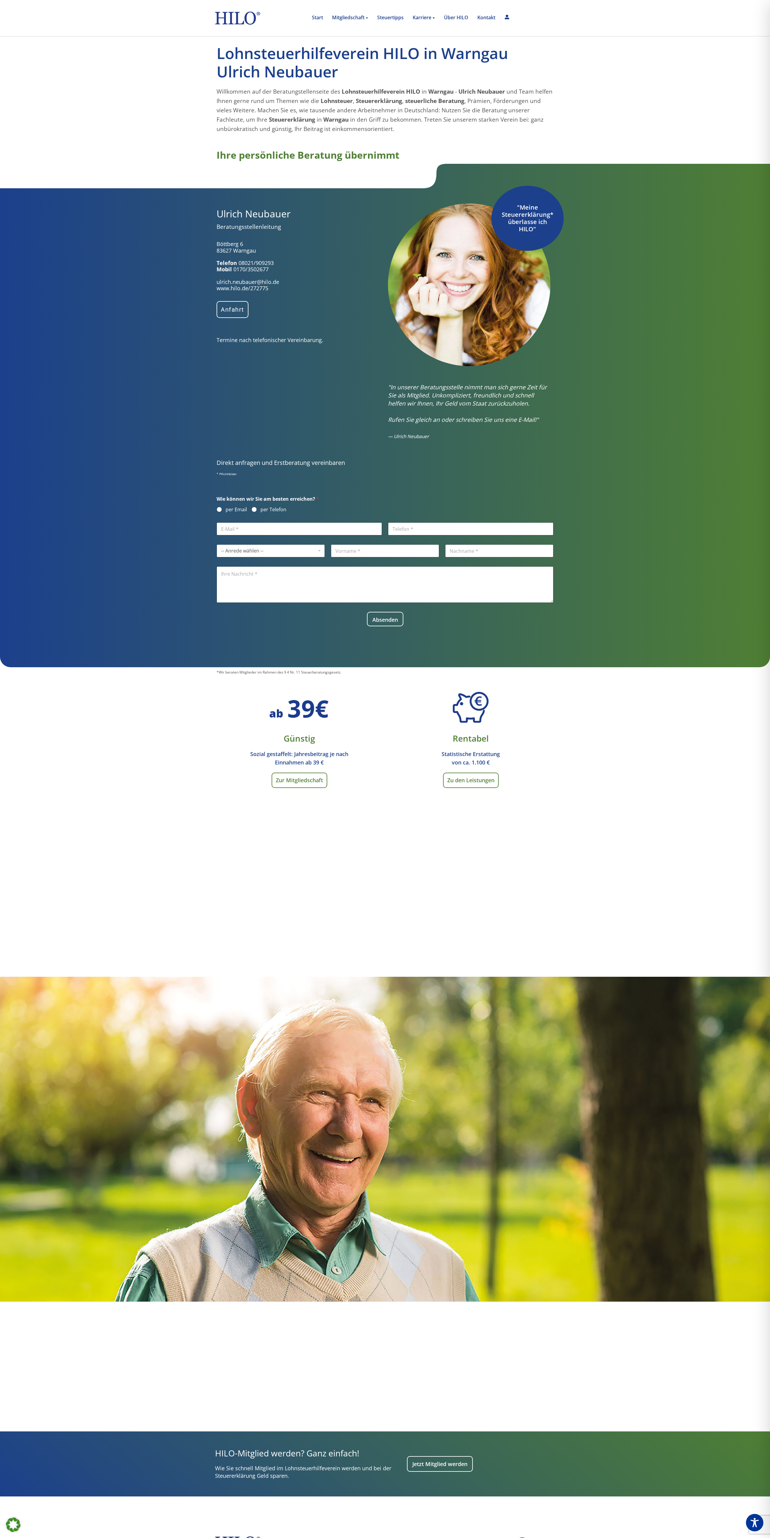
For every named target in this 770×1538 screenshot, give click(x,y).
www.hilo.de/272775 (242, 288)
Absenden (385, 619)
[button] (13, 1525)
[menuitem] (350, 18)
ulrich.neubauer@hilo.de (248, 281)
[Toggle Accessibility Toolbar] (754, 1522)
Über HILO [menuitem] (456, 17)
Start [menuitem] (317, 17)
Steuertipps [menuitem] (390, 17)
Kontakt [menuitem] (486, 17)
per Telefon (273, 509)
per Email (236, 509)
